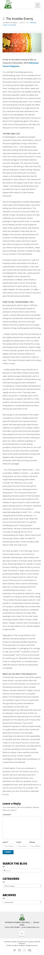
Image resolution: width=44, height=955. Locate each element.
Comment (7, 814)
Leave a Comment (9, 25)
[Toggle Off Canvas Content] (37, 4)
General (33, 22)
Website (32, 842)
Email (18, 842)
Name (5, 842)
